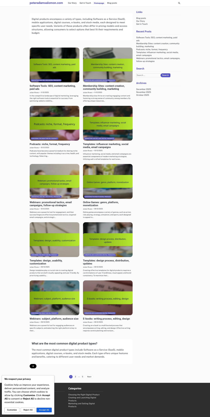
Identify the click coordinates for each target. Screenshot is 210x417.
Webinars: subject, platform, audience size (54, 318)
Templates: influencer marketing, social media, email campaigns (105, 146)
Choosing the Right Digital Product (44, 138)
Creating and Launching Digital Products (100, 80)
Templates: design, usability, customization (46, 262)
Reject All (28, 410)
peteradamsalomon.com (46, 3)
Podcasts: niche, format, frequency (50, 144)
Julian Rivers (34, 92)
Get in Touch (85, 3)
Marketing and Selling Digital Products (46, 80)
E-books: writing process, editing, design (106, 318)
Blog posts (112, 3)
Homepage (99, 3)
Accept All (44, 410)
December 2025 (143, 89)
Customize (12, 410)
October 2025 (142, 95)
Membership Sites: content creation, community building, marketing (104, 87)
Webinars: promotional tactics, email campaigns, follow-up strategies (51, 204)
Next (89, 377)
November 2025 (143, 92)
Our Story (72, 3)
